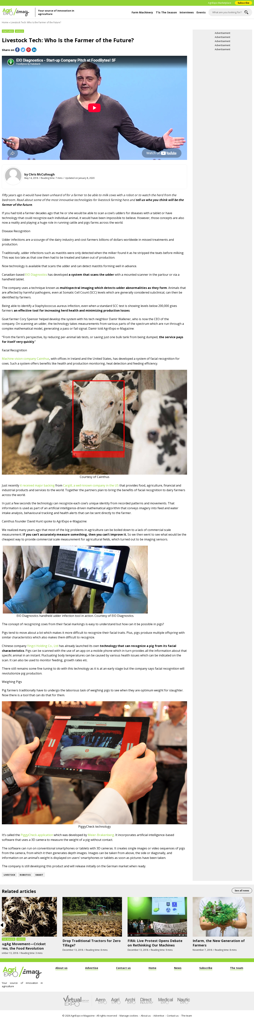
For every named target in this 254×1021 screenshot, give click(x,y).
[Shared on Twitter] (23, 49)
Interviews (187, 12)
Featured (8, 31)
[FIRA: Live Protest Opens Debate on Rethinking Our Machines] (157, 916)
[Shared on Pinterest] (28, 49)
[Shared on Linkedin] (34, 49)
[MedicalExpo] (165, 1001)
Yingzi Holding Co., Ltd (42, 646)
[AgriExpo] (115, 1001)
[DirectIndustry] (146, 1001)
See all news (242, 890)
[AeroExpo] (101, 1001)
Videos (19, 31)
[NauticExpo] (184, 1001)
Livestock (9, 874)
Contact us (173, 1015)
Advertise (158, 1015)
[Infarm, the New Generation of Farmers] (222, 916)
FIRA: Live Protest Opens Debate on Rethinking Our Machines (155, 942)
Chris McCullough (42, 174)
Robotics (25, 874)
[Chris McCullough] (13, 176)
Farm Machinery (142, 12)
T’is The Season (166, 12)
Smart (39, 874)
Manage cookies (129, 1015)
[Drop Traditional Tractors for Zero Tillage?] (92, 916)
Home (5, 22)
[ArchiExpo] (130, 1001)
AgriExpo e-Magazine (83, 1015)
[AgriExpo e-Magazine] (18, 12)
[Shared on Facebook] (17, 49)
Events (201, 12)
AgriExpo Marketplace (219, 2)
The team (186, 1015)
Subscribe (243, 2)
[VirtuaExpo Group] (77, 1000)
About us (146, 1015)
